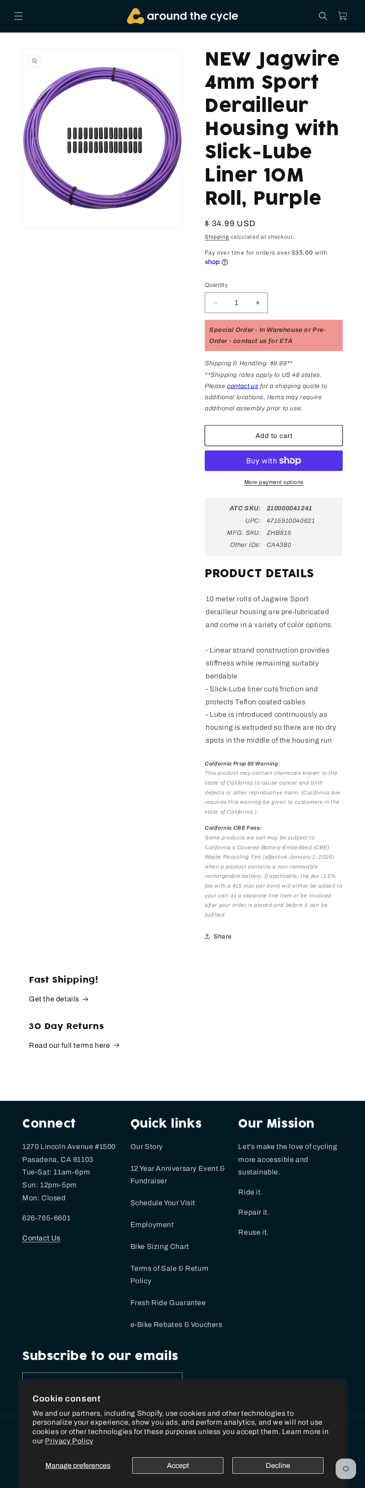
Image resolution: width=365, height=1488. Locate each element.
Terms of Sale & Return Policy (169, 1275)
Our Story (146, 1146)
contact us (242, 386)
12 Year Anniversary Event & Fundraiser (177, 1175)
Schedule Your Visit (162, 1203)
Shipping (217, 237)
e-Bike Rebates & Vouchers (176, 1324)
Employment (152, 1224)
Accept (178, 1465)
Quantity (216, 285)
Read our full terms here (69, 1045)
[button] (18, 16)
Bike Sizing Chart (159, 1246)
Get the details (54, 999)
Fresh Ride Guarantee (168, 1302)
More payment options (274, 482)
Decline (278, 1465)
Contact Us (41, 1238)
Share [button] (223, 936)
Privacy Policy (69, 1441)
